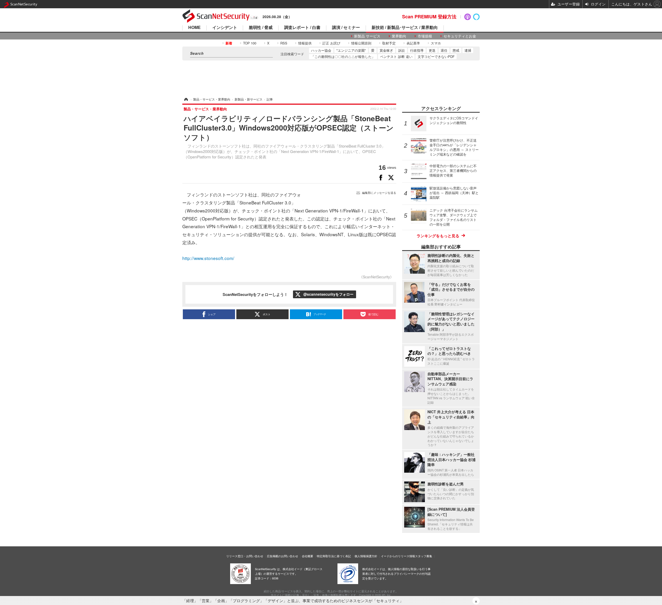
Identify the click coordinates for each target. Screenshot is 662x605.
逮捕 (467, 50)
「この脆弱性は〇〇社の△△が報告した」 (343, 56)
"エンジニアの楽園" (351, 50)
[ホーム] (185, 99)
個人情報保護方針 (366, 556)
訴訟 (401, 50)
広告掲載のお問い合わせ (282, 556)
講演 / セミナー (346, 27)
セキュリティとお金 (459, 36)
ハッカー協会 (321, 50)
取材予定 (389, 43)
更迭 (432, 50)
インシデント (224, 27)
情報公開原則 (361, 43)
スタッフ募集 (423, 556)
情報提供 (305, 43)
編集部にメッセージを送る (379, 193)
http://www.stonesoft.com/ (208, 258)
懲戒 (456, 50)
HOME (194, 27)
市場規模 (425, 36)
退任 (444, 50)
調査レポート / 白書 (302, 27)
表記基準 (413, 43)
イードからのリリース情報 (398, 556)
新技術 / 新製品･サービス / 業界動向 (405, 27)
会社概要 (307, 556)
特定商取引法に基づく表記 (334, 556)
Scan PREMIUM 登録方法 (429, 16)
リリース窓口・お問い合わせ (244, 556)
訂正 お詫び (331, 43)
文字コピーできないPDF (436, 56)
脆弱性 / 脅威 (261, 27)
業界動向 (399, 36)
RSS (283, 43)
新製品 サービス (367, 36)
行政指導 (417, 50)
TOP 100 (249, 43)
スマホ (436, 43)
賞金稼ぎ (386, 50)
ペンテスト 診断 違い (396, 56)
